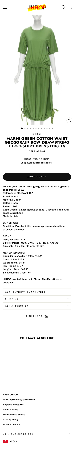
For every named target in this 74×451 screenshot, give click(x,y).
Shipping (25, 163)
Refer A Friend (10, 409)
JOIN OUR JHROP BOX (18, 434)
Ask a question (17, 306)
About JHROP (10, 395)
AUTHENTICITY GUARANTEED (25, 292)
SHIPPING (12, 299)
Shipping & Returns (13, 404)
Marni (37, 134)
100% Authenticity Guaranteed (19, 400)
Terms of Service (12, 424)
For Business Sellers (14, 414)
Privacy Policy (10, 419)
